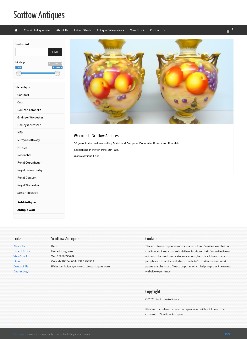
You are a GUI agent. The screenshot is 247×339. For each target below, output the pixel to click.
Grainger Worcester (30, 117)
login (228, 333)
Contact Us (157, 30)
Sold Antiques (27, 202)
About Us (62, 30)
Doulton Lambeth (29, 110)
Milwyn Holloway (28, 140)
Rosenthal (24, 155)
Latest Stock (82, 30)
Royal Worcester (28, 185)
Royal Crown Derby (29, 170)
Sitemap (18, 334)
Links (17, 261)
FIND (55, 52)
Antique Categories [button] (110, 30)
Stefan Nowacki (27, 192)
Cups (20, 102)
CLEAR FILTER (56, 64)
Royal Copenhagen (29, 162)
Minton (22, 147)
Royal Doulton (26, 177)
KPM (20, 132)
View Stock (137, 30)
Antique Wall (26, 210)
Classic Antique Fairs (37, 30)
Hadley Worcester (29, 125)
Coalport (23, 95)
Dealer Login (22, 271)
